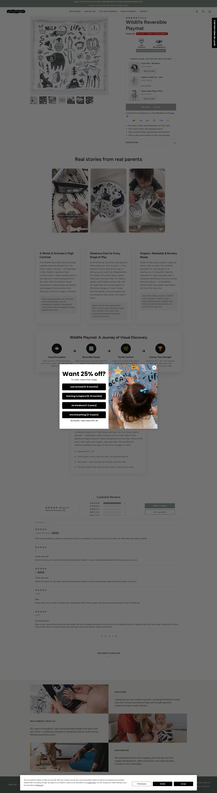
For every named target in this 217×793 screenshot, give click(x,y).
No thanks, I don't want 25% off (84, 421)
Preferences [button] (39, 785)
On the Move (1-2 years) (84, 405)
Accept (183, 784)
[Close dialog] (154, 367)
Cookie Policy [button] (91, 783)
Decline (162, 784)
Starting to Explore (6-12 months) (84, 396)
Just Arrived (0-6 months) (84, 386)
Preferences (141, 784)
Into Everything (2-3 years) (84, 414)
